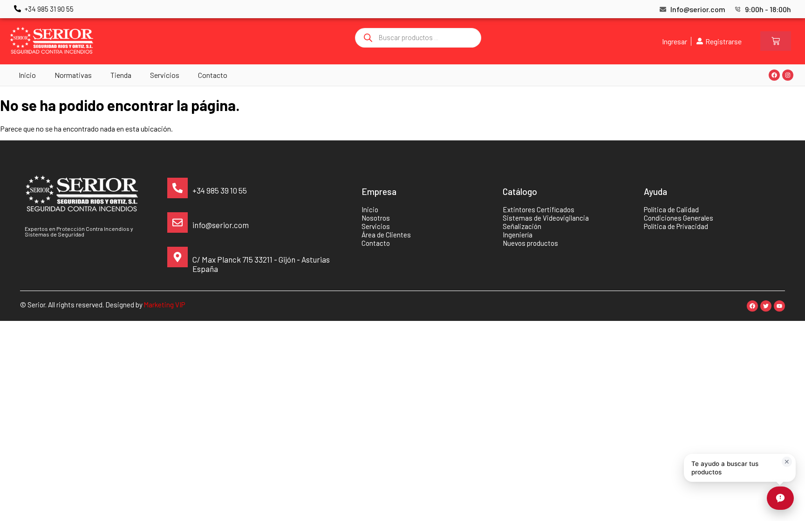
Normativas (73, 74)
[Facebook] (774, 75)
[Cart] (775, 41)
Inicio (27, 74)
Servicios (164, 74)
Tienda (120, 74)
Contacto (212, 74)
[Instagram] (787, 75)
